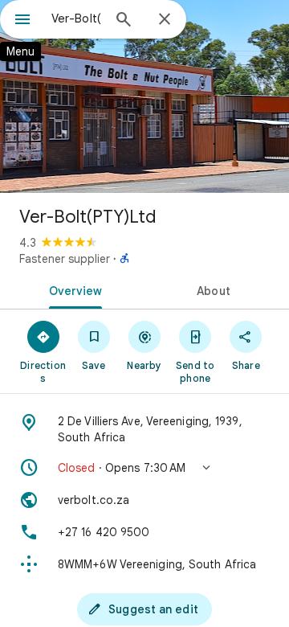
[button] (144, 468)
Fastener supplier (64, 259)
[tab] (72, 289)
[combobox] (76, 18)
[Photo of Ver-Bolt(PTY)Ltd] (144, 96)
